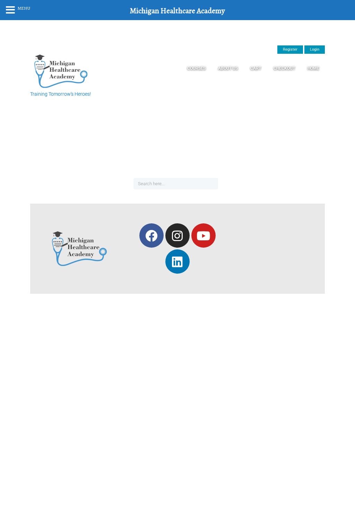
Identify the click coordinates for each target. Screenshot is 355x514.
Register (290, 49)
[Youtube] (203, 235)
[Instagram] (177, 235)
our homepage (253, 165)
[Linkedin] (177, 261)
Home (313, 68)
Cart (255, 68)
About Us (228, 68)
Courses (196, 68)
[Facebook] (151, 235)
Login (314, 49)
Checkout (284, 68)
